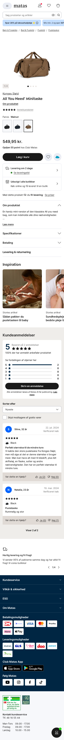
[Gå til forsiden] (20, 6)
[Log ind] (39, 5)
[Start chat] (57, 733)
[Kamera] (53, 15)
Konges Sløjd (11, 93)
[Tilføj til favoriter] (48, 157)
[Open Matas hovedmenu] (7, 6)
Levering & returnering (17, 252)
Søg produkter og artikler (18, 15)
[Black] (7, 126)
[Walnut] (28, 126)
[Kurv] (58, 5)
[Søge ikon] (58, 15)
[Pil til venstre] (48, 567)
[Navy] (17, 126)
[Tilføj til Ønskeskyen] (57, 157)
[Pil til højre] (58, 567)
